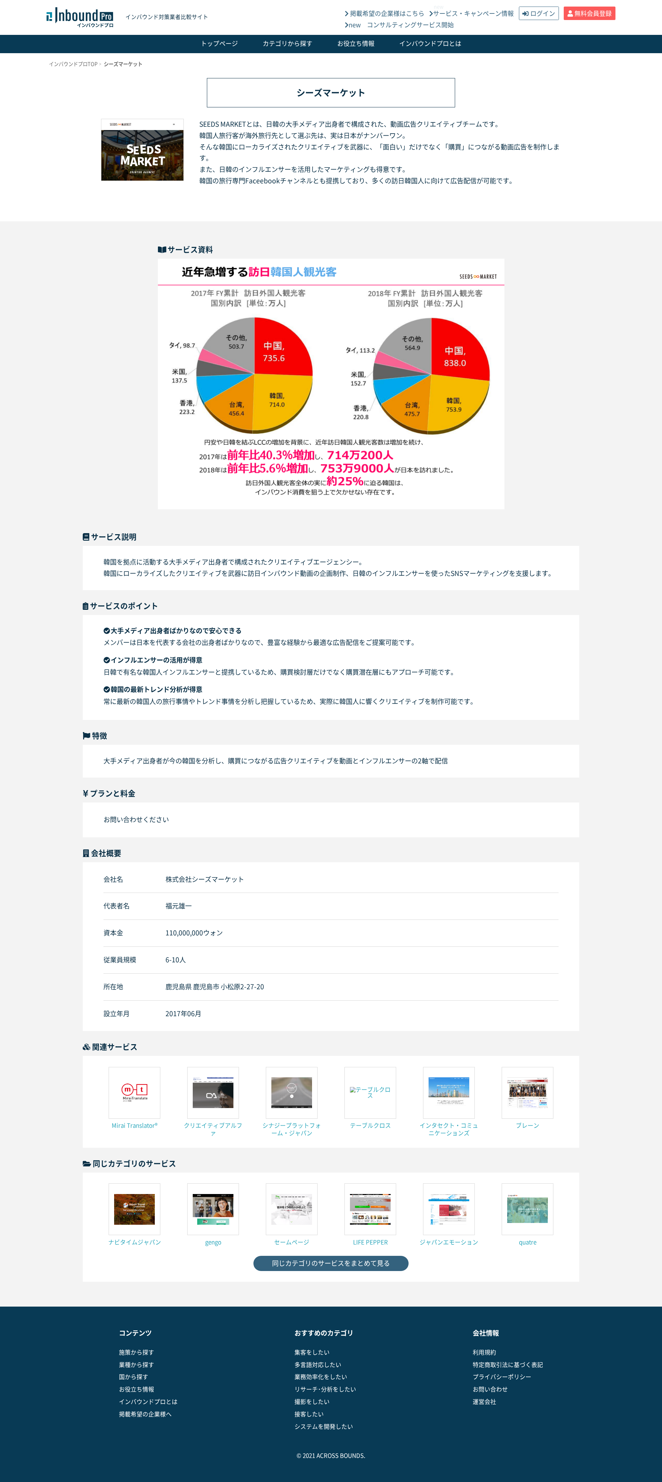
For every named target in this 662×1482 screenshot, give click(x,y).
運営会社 (484, 1402)
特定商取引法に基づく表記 (508, 1365)
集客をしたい (312, 1352)
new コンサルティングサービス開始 (401, 25)
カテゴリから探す (287, 43)
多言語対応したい (317, 1365)
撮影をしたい (312, 1402)
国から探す (133, 1377)
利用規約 (484, 1352)
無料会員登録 (593, 13)
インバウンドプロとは (430, 43)
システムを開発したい (323, 1427)
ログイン (542, 13)
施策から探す (136, 1352)
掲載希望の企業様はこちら (386, 13)
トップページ (219, 43)
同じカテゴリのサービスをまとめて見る (331, 1263)
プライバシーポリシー (502, 1377)
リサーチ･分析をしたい (325, 1389)
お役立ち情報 (355, 43)
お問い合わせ (490, 1389)
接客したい (309, 1414)
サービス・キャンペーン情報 (473, 13)
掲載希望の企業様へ (145, 1414)
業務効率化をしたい (320, 1377)
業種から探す (136, 1365)
